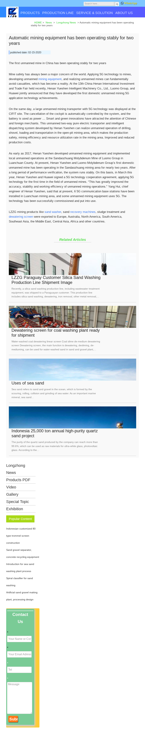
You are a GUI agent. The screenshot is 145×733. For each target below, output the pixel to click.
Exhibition (14, 509)
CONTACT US (18, 25)
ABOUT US (124, 13)
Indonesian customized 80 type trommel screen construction (21, 535)
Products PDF (18, 480)
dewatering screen (21, 216)
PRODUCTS (30, 13)
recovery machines (82, 212)
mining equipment (50, 79)
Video (11, 487)
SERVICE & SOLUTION (94, 13)
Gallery (12, 494)
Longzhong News (15, 469)
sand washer (53, 212)
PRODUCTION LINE (58, 13)
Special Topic (17, 501)
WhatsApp (130, 3)
